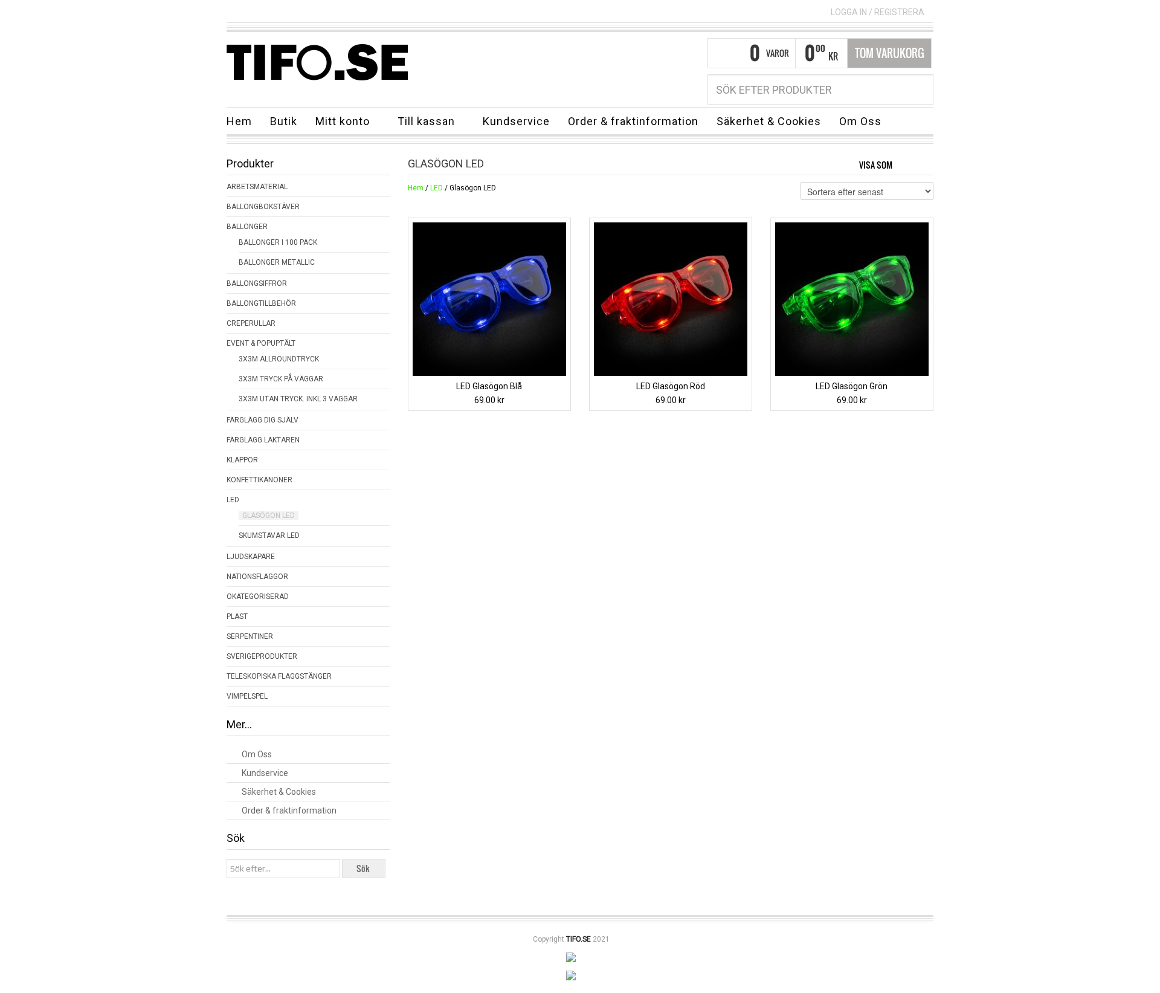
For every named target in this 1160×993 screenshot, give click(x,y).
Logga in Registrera (877, 12)
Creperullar (251, 323)
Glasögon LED (268, 515)
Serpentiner (250, 636)
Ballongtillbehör (261, 303)
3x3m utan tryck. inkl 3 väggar (298, 399)
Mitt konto (338, 123)
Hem (239, 121)
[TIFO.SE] (317, 61)
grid (904, 164)
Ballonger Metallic (277, 262)
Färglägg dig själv (262, 420)
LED (436, 188)
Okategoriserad (258, 596)
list (925, 164)
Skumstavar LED (269, 535)
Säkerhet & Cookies (769, 121)
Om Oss (860, 121)
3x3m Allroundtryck (279, 359)
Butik (283, 121)
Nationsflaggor (257, 576)
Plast (237, 616)
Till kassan (421, 123)
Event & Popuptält (261, 343)
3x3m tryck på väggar (281, 379)
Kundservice (516, 121)
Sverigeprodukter (262, 656)
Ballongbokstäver (263, 206)
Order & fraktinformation (633, 121)
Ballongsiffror (257, 283)
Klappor (242, 460)
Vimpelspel (247, 696)
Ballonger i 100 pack (278, 242)
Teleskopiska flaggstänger (279, 676)
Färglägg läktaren (263, 440)
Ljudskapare (251, 556)
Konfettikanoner (259, 480)
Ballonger (247, 226)
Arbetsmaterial (257, 187)
